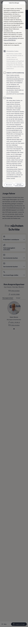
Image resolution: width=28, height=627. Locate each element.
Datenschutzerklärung (9, 40)
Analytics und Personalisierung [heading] (15, 72)
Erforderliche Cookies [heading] (12, 51)
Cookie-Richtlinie (12, 38)
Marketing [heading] (9, 98)
